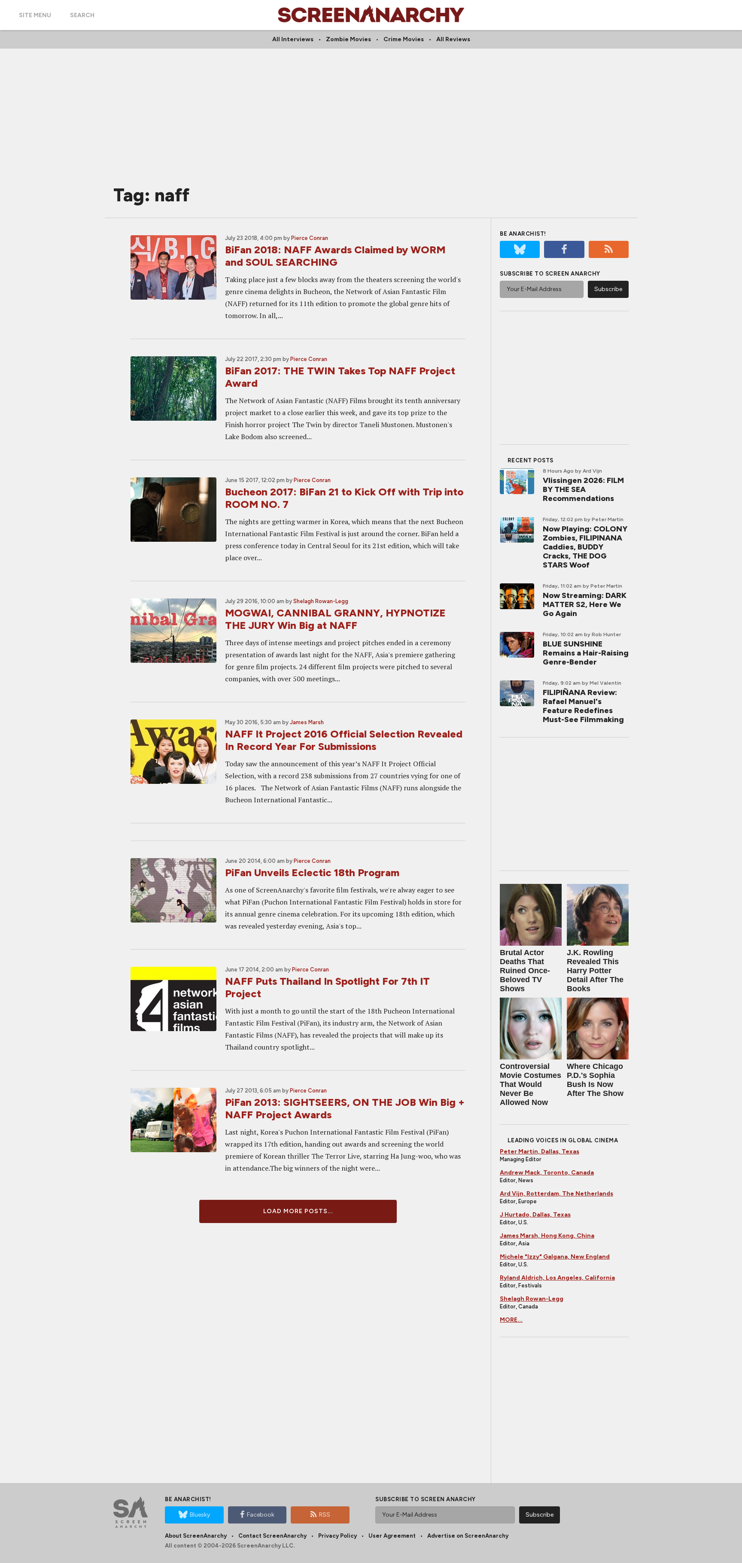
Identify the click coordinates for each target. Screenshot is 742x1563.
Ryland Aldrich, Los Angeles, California (557, 1277)
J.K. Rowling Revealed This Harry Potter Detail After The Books (595, 970)
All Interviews (292, 39)
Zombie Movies (348, 39)
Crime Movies (403, 39)
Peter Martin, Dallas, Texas (539, 1151)
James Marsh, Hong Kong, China (547, 1235)
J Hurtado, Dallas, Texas (535, 1214)
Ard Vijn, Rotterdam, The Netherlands (556, 1193)
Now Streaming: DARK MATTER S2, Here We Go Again (584, 604)
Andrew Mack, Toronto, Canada (547, 1172)
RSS (324, 1514)
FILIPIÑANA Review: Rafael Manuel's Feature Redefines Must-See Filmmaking (583, 706)
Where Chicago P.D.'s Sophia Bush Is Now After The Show (595, 1080)
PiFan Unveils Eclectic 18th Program (312, 872)
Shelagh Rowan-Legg (320, 601)
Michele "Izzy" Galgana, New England (555, 1256)
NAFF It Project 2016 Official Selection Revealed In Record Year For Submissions (343, 740)
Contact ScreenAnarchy (272, 1536)
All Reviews (453, 39)
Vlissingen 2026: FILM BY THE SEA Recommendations (583, 489)
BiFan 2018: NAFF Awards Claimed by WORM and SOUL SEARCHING (335, 255)
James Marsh (307, 722)
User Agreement (392, 1536)
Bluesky (200, 1514)
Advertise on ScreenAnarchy (467, 1536)
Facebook (260, 1514)
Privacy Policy (337, 1536)
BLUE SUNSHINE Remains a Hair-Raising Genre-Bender (586, 653)
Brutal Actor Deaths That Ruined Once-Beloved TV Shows (525, 970)
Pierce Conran (309, 238)
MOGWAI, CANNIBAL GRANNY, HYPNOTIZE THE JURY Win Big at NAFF (335, 619)
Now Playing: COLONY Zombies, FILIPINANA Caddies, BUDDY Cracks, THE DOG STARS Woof (585, 547)
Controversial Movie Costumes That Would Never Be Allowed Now (530, 1084)
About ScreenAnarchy (196, 1536)
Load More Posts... (298, 1211)
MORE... (511, 1319)
